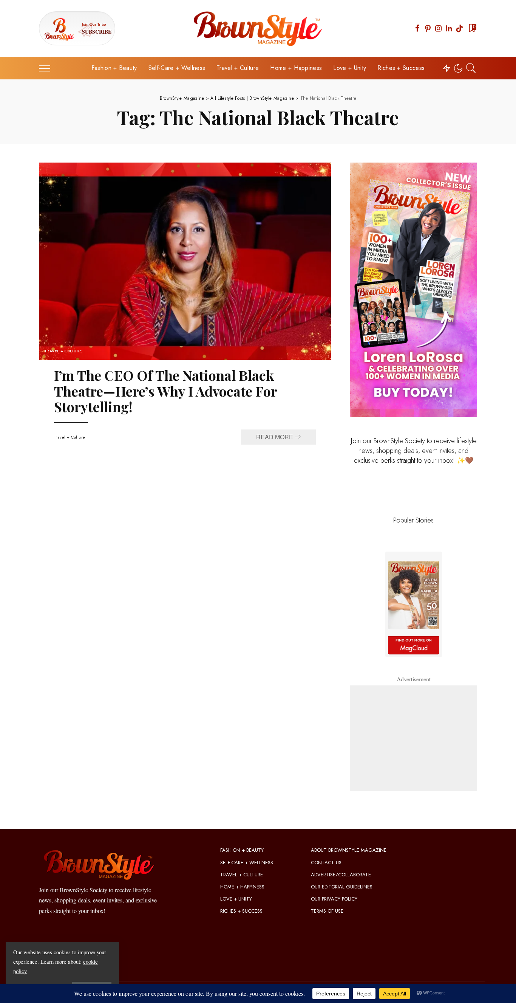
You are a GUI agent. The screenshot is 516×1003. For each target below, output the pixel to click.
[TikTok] (459, 28)
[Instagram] (438, 28)
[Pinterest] (428, 28)
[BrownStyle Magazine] (258, 28)
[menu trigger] (48, 68)
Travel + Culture (63, 351)
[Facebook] (417, 28)
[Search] (471, 68)
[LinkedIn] (449, 28)
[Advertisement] (413, 738)
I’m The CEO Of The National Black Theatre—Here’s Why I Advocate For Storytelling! (165, 390)
